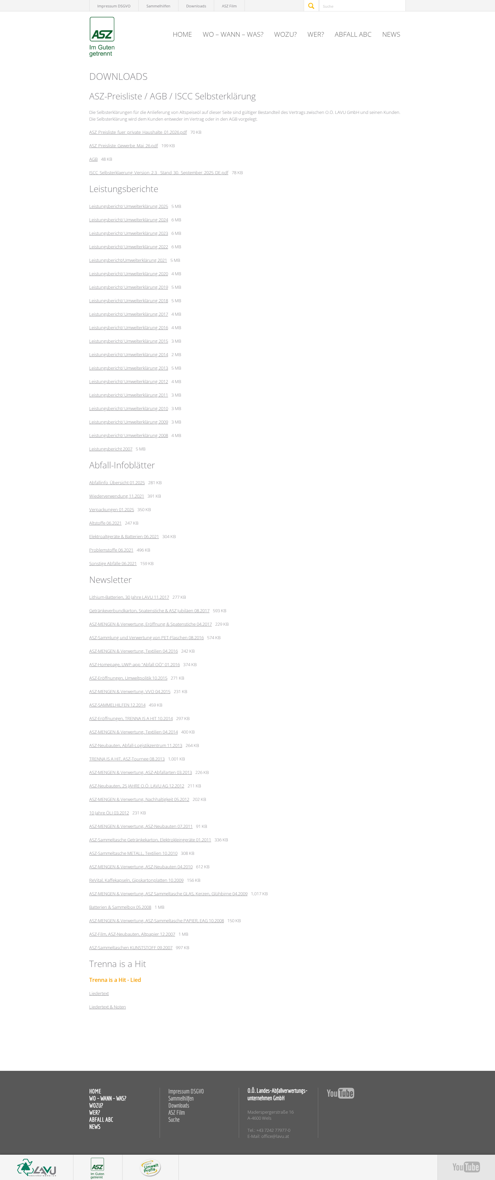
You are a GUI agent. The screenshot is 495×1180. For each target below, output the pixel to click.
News (391, 34)
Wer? (315, 34)
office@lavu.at (275, 1136)
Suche (173, 1119)
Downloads (196, 5)
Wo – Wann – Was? (233, 34)
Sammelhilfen (158, 5)
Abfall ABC (353, 34)
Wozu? (285, 34)
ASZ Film (229, 5)
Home (182, 34)
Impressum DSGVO (114, 5)
